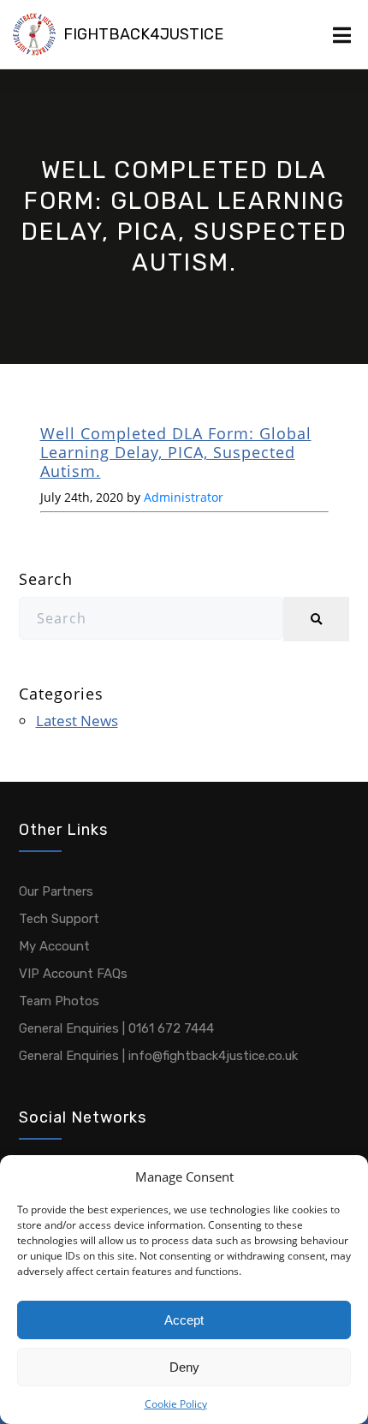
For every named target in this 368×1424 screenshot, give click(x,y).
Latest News (77, 720)
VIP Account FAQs (73, 973)
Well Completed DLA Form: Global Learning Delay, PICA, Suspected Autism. (176, 452)
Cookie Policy (176, 1404)
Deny (184, 1367)
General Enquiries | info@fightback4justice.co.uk (158, 1056)
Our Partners (56, 891)
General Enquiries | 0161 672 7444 (116, 1028)
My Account (54, 946)
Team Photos (59, 1001)
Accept (184, 1320)
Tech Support (59, 918)
